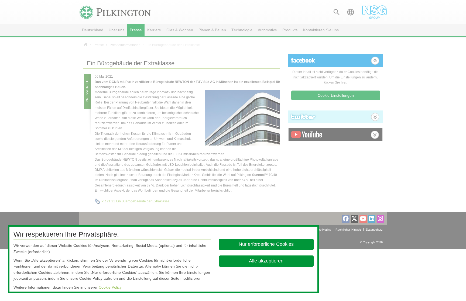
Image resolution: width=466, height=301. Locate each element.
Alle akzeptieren (266, 261)
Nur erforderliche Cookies (266, 244)
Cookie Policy (110, 287)
